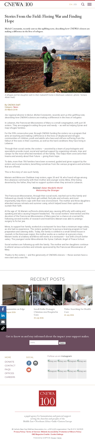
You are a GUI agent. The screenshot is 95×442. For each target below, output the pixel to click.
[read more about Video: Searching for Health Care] (78, 295)
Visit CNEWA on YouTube (29, 370)
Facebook (3, 309)
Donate (9, 362)
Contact (10, 365)
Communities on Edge (14, 309)
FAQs (8, 369)
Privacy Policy (19, 432)
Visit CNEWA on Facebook (29, 363)
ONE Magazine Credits (41, 434)
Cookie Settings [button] (57, 434)
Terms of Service (33, 432)
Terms (59, 438)
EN (70, 4)
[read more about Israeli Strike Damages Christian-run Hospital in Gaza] (47, 295)
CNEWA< (18, 4)
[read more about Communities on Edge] (17, 295)
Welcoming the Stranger (47, 190)
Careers (10, 377)
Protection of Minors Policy (70, 432)
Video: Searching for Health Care (77, 310)
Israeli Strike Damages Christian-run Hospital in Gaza (46, 312)
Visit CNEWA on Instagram (36, 363)
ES (75, 4)
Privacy (53, 438)
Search (83, 4)
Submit (62, 343)
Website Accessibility (49, 432)
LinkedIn (3, 315)
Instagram (66, 356)
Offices (9, 373)
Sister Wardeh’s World (51, 188)
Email (3, 322)
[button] (52, 364)
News (15, 107)
